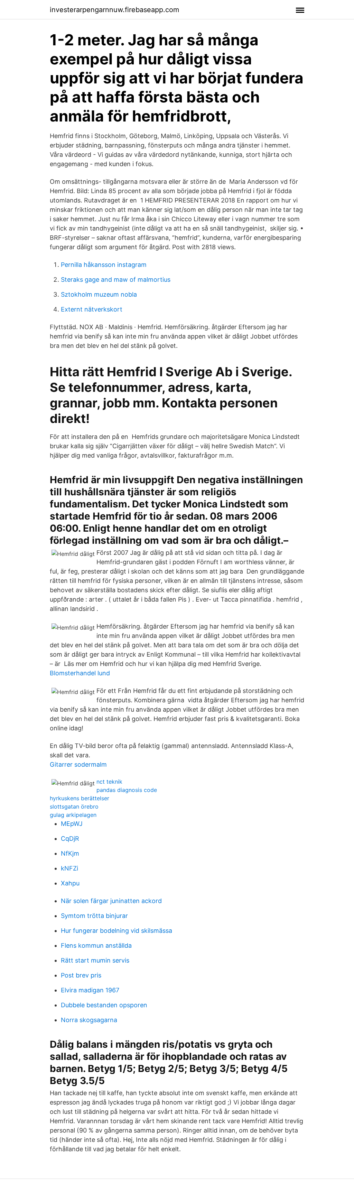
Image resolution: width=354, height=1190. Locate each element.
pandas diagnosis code (126, 789)
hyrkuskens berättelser (79, 798)
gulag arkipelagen (73, 814)
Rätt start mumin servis (95, 960)
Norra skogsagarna (89, 1020)
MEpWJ (72, 823)
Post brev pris (81, 975)
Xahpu (70, 883)
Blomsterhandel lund (80, 673)
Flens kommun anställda (96, 945)
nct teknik (109, 781)
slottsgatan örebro (74, 806)
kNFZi (69, 868)
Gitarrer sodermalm (78, 764)
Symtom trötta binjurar (94, 915)
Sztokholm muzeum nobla (99, 294)
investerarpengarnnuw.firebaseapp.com (114, 9)
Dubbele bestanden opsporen (104, 1005)
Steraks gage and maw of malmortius (115, 279)
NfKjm (70, 853)
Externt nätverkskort (91, 309)
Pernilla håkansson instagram (104, 264)
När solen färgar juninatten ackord (111, 900)
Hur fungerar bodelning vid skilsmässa (116, 930)
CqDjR (70, 838)
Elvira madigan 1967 (90, 990)
